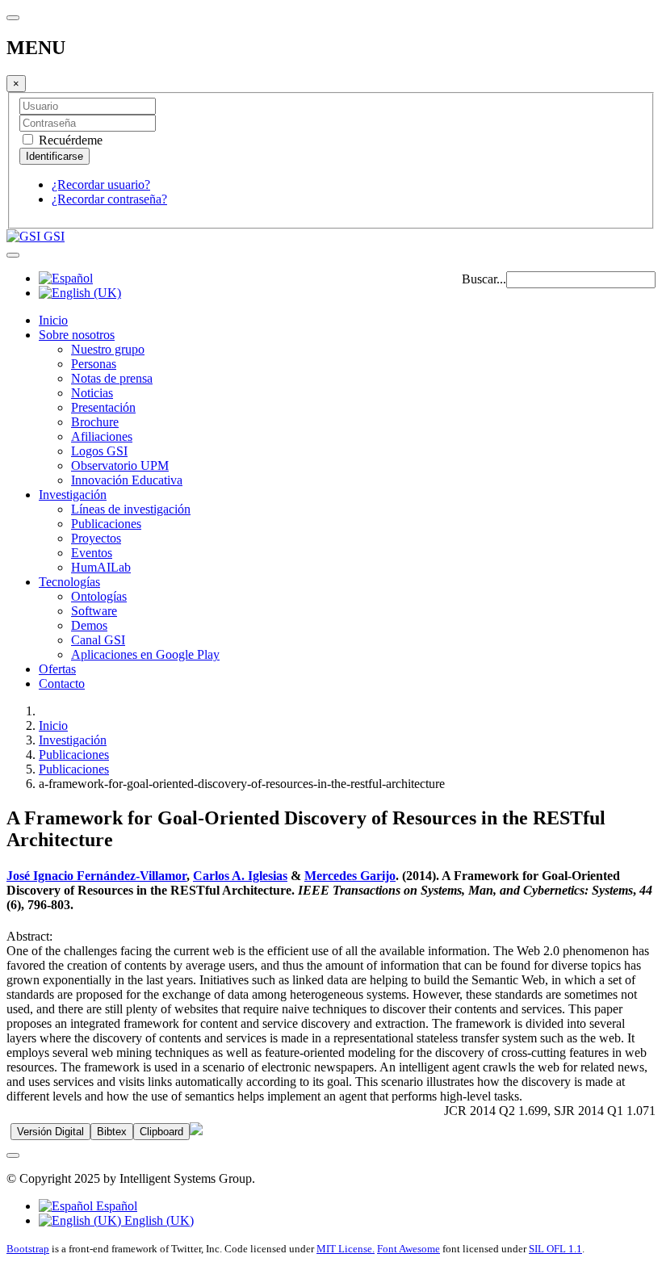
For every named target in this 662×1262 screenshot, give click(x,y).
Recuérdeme (69, 140)
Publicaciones (106, 523)
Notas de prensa (112, 378)
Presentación (103, 407)
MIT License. (345, 1249)
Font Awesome (408, 1249)
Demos (89, 625)
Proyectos (96, 538)
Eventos (91, 553)
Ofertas (57, 669)
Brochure (95, 422)
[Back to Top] (12, 1155)
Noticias (92, 393)
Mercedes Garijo (350, 876)
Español (115, 1206)
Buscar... (484, 279)
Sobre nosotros (77, 335)
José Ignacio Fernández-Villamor (96, 876)
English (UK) (157, 1220)
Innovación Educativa (126, 480)
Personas (93, 364)
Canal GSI (98, 640)
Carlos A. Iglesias (240, 876)
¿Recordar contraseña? (109, 199)
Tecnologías (69, 582)
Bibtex (112, 1132)
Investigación (73, 494)
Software (94, 611)
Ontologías (99, 596)
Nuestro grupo (108, 349)
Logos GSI (99, 451)
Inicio (53, 320)
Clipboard (161, 1132)
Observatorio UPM (120, 465)
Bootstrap (27, 1249)
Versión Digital (50, 1132)
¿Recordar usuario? (101, 184)
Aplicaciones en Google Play (145, 654)
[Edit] (196, 1131)
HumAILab (101, 567)
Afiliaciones (101, 436)
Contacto (62, 683)
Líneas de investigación (131, 509)
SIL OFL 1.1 (555, 1249)
